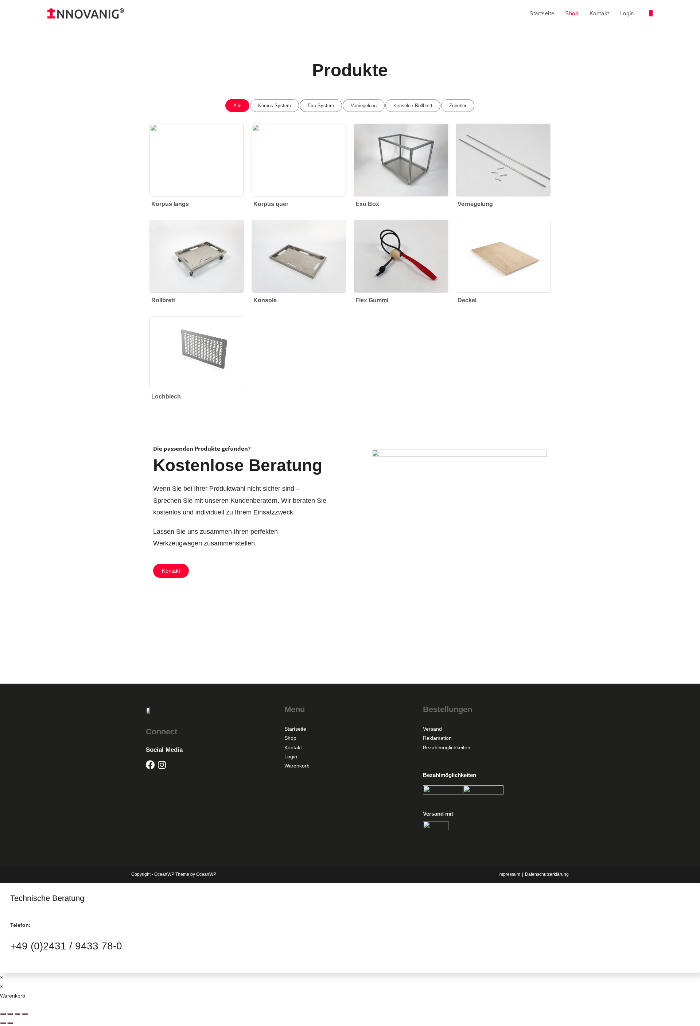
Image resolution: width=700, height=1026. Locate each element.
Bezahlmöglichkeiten (446, 747)
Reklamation (437, 738)
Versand (432, 729)
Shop (290, 738)
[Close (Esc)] (3, 1014)
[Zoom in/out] (25, 1014)
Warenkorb (297, 766)
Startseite (295, 729)
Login (290, 756)
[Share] (10, 1014)
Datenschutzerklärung (547, 874)
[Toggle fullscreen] (17, 1014)
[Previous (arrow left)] (3, 1023)
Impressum (509, 874)
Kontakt (293, 747)
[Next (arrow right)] (10, 1023)
